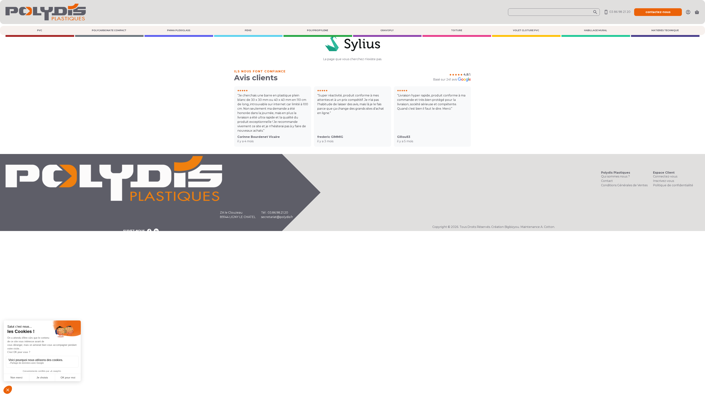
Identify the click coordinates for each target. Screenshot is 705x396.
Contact (607, 181)
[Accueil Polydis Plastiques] (46, 12)
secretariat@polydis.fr (277, 217)
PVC (39, 30)
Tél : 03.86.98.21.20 (274, 212)
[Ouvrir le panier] (696, 12)
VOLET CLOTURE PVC (526, 30)
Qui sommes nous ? (615, 176)
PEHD (248, 30)
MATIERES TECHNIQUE (665, 30)
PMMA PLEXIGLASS (178, 30)
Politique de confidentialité (673, 185)
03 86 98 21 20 (619, 12)
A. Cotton (547, 227)
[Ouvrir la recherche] (554, 12)
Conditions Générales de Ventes (624, 185)
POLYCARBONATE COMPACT (109, 30)
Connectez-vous (665, 176)
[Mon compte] (688, 12)
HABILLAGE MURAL (595, 30)
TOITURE (456, 30)
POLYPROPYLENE (317, 30)
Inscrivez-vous (663, 181)
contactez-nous (658, 12)
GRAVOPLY (387, 30)
